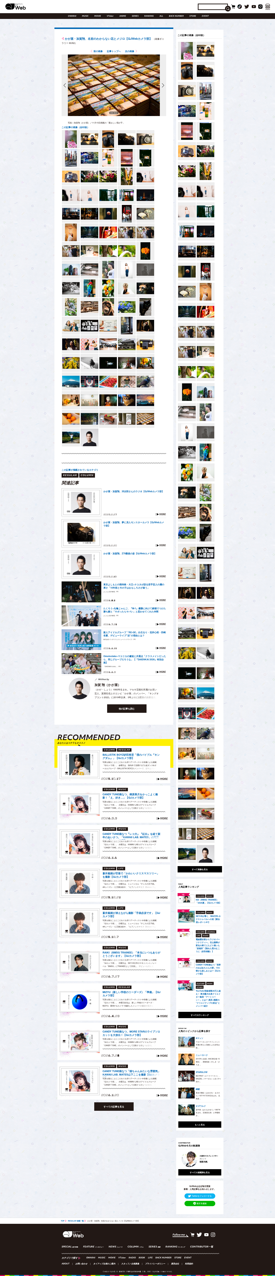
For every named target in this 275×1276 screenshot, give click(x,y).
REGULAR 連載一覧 (76, 1220)
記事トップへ (114, 51)
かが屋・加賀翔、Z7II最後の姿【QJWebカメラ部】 (129, 553)
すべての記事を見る (114, 1106)
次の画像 (129, 51)
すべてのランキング (200, 1015)
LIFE (150, 1258)
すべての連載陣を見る (200, 1172)
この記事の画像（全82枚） (75, 127)
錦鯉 (198, 1089)
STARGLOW (201, 1072)
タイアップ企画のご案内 (104, 1264)
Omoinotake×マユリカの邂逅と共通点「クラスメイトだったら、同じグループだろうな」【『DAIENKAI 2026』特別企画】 (134, 659)
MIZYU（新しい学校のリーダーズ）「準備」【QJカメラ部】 (131, 993)
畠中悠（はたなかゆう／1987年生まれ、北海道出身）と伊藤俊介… (208, 1112)
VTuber (110, 16)
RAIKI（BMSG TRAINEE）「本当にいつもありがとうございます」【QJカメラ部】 (131, 954)
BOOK (142, 1258)
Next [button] (216, 1159)
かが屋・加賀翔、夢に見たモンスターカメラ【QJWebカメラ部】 (133, 524)
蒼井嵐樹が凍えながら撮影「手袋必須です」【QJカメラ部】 (131, 914)
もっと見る (200, 1124)
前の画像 (98, 51)
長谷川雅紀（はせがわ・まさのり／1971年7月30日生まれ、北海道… (208, 1095)
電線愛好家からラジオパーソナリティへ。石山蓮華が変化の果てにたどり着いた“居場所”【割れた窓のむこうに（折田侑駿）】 (208, 945)
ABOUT (65, 1264)
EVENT (205, 16)
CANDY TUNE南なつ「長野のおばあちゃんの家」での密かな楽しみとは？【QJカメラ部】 (208, 969)
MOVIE (97, 16)
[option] (200, 1159)
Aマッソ (199, 1038)
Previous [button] (181, 1159)
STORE (192, 16)
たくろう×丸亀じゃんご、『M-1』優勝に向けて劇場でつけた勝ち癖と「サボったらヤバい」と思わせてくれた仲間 (134, 610)
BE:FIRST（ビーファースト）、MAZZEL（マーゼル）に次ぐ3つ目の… (208, 1078)
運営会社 (175, 1264)
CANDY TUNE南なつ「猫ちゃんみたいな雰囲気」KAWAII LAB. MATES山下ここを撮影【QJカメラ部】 (131, 1073)
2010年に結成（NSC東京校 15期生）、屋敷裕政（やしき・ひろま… (208, 1061)
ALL (161, 16)
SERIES (135, 16)
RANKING (149, 16)
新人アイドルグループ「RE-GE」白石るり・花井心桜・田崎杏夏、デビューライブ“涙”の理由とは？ (134, 634)
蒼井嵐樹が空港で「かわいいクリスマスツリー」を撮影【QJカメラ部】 (131, 875)
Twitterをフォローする (202, 1195)
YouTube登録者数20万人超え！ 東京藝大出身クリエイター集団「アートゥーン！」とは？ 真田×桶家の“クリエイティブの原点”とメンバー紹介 (208, 998)
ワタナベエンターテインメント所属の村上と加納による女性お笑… (208, 1045)
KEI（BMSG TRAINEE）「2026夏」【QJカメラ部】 (208, 901)
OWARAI (72, 16)
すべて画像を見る (200, 869)
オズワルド (201, 1105)
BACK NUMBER (176, 16)
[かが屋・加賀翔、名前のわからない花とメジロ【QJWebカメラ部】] (71, 139)
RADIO (132, 1258)
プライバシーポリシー (155, 1264)
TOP (62, 1220)
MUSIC (85, 16)
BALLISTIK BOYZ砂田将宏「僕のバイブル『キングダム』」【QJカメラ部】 (131, 756)
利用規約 (189, 1264)
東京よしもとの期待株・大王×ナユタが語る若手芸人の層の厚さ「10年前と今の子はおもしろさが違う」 (133, 586)
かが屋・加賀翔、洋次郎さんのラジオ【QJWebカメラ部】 (133, 491)
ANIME (122, 16)
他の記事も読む (127, 708)
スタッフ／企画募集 (130, 1264)
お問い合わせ (81, 1264)
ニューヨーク (202, 1055)
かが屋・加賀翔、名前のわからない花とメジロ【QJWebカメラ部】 (108, 38)
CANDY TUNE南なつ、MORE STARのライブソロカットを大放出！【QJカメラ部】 (131, 1033)
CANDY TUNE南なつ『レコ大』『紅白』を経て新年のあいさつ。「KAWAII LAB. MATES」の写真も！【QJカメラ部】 (131, 836)
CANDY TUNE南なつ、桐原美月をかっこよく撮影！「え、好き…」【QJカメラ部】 (130, 796)
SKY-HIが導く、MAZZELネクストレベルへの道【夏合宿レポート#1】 (208, 919)
